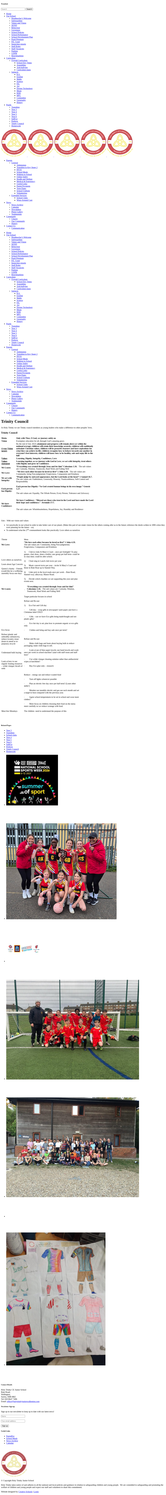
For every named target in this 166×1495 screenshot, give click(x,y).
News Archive (12, 1441)
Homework (11, 751)
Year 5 (9, 740)
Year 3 (9, 730)
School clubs (11, 735)
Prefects (9, 747)
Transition (10, 733)
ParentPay (10, 1436)
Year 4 (9, 737)
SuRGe (9, 744)
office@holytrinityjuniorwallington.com (23, 1401)
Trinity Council (12, 749)
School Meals (11, 1438)
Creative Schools (25, 1492)
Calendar (10, 1443)
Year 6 (9, 742)
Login (36, 1492)
